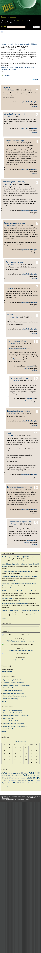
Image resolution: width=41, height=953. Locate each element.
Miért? (10, 315)
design (3, 775)
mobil (38, 780)
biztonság (16, 773)
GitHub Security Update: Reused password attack (17, 591)
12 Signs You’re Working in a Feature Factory (16, 571)
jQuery (3, 780)
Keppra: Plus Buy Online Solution (12, 680)
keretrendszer (12, 780)
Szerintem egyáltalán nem (14, 223)
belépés (34, 102)
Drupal (14, 775)
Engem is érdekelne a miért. (18, 411)
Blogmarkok (8, 21)
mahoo (6, 50)
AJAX (4, 773)
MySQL (4, 783)
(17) (24, 595)
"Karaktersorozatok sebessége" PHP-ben (20, 650)
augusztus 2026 (21, 741)
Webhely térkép (10, 799)
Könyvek (7, 23)
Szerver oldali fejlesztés (22, 44)
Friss (11, 23)
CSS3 (37, 773)
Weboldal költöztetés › (8, 69)
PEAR (9, 783)
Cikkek (15, 21)
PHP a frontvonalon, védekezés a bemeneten (20, 641)
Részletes (4, 27)
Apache (10, 773)
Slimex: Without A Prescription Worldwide (15, 696)
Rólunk (3, 799)
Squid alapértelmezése (16, 359)
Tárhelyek (34, 44)
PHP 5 (19, 783)
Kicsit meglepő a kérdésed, (14, 182)
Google (32, 775)
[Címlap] (8, 5)
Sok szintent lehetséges (15, 140)
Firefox (25, 775)
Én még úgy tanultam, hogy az (19, 487)
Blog (3, 21)
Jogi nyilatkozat (13, 796)
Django (8, 775)
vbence (10, 288)
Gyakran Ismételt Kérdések (22, 799)
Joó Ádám (11, 143)
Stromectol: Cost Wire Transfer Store (13, 682)
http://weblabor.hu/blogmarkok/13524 (20, 348)
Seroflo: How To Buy (9, 688)
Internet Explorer (20, 778)
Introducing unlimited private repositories (15, 603)
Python (24, 783)
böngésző (24, 773)
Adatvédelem (21, 796)
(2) (8, 568)
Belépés (3, 17)
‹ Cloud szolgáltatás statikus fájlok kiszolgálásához (17, 67)
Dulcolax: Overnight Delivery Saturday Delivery (16, 685)
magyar (31, 780)
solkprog (10, 435)
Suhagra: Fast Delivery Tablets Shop (13, 693)
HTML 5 (4, 778)
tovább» (3, 618)
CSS (31, 772)
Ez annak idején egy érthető (20, 522)
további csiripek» (6, 671)
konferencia (22, 780)
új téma (34, 106)
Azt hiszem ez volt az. (17, 341)
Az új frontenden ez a (14, 262)
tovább (3, 701)
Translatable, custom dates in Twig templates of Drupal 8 (19, 576)
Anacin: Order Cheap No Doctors (12, 690)
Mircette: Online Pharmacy (10, 698)
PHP (14, 782)
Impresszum (4, 796)
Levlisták (26, 21)
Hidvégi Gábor (9, 90)
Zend (2, 785)
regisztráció (13, 17)
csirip (36, 79)
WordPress (36, 783)
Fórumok (20, 21)
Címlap (3, 44)
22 (31, 756)
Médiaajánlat (5, 798)
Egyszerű (6, 88)
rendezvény (29, 783)
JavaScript (33, 777)
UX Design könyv (7, 598)
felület (20, 775)
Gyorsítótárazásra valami (14, 114)
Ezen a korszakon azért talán (21, 378)
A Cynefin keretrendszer (20, 660)
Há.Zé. (11, 489)
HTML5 (11, 778)
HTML (38, 775)
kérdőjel (9, 433)
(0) (23, 561)
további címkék (6, 787)
